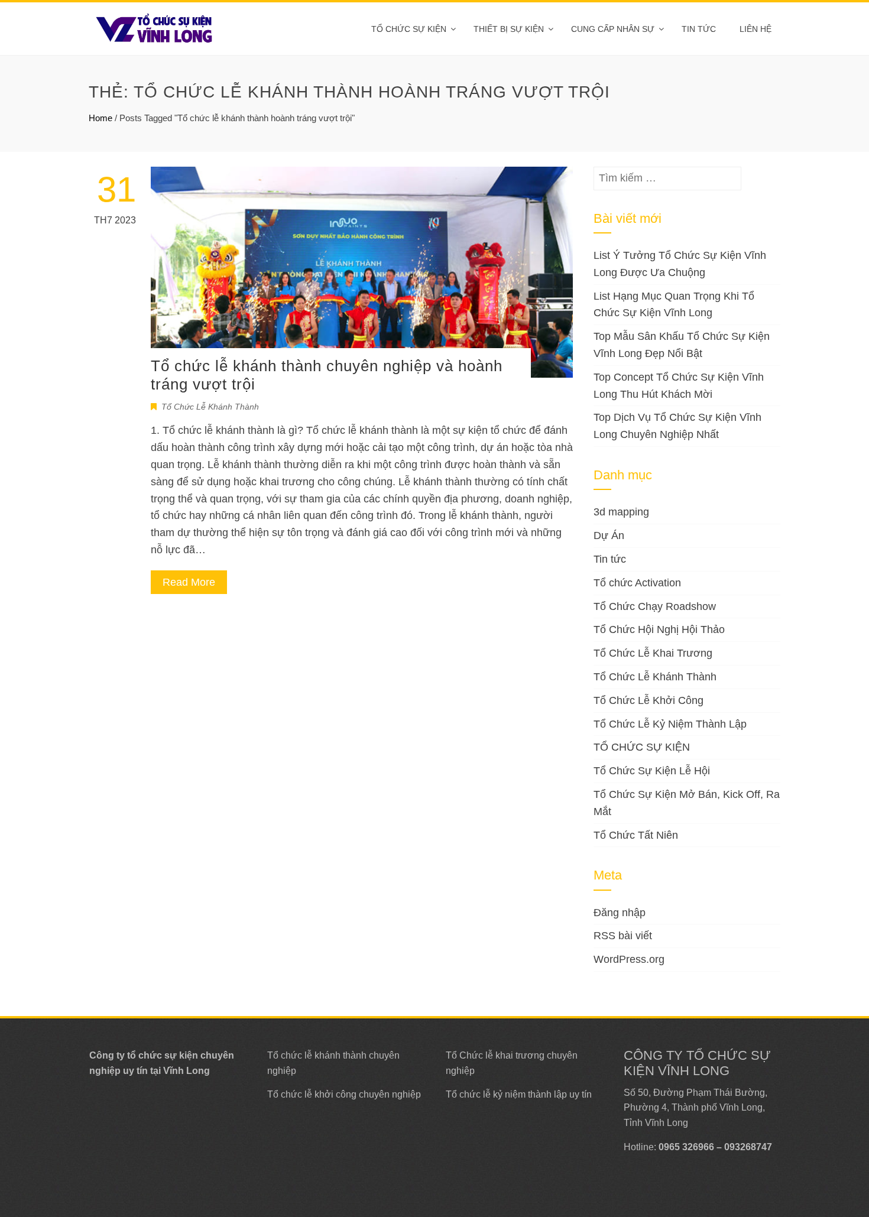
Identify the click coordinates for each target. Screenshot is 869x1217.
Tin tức (699, 29)
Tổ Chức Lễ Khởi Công (648, 700)
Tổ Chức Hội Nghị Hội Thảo (659, 629)
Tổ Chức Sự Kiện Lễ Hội (652, 771)
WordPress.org (629, 959)
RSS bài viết (623, 936)
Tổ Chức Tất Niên (636, 835)
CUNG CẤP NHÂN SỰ (612, 29)
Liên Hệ (755, 29)
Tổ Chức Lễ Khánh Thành (210, 406)
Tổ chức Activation (637, 583)
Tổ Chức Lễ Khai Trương (653, 653)
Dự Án (609, 535)
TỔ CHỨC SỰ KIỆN (408, 29)
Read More (189, 582)
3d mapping (621, 512)
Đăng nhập (620, 913)
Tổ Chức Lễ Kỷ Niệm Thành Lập (670, 724)
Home (100, 118)
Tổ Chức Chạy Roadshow (655, 606)
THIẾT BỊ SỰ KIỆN (509, 29)
